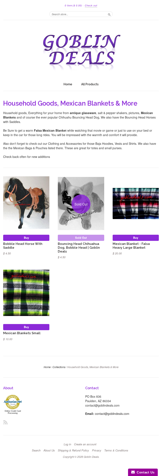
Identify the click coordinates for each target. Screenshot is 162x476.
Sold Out (81, 238)
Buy (26, 238)
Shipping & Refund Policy (73, 450)
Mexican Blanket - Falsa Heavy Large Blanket (131, 245)
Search (36, 450)
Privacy (96, 450)
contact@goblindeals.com (112, 413)
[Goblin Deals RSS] (5, 422)
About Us (49, 450)
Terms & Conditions (116, 450)
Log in (67, 444)
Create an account (85, 444)
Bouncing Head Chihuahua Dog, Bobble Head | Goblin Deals (79, 247)
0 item (73, 5)
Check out (91, 5)
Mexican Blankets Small (21, 333)
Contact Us (145, 472)
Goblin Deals (91, 456)
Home (67, 84)
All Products (90, 84)
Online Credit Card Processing (13, 412)
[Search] (109, 14)
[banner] (81, 50)
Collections (59, 367)
